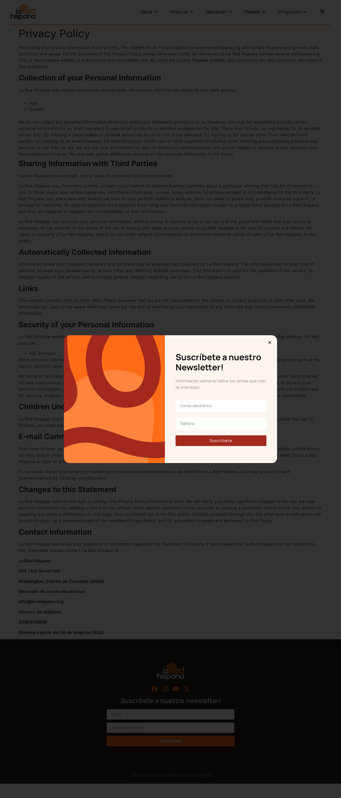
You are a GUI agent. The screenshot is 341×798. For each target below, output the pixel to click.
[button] (270, 343)
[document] (170, 399)
